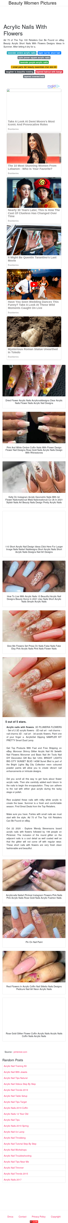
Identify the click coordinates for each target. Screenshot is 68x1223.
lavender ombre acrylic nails (22, 52)
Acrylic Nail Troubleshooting (17, 1155)
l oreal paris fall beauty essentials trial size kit (34, 66)
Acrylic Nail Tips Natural (16, 1077)
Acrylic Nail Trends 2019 (16, 1089)
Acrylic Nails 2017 (13, 1179)
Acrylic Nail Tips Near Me (16, 1161)
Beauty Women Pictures (32, 3)
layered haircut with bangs (49, 71)
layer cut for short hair (49, 52)
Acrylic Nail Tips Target (15, 1101)
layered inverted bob (34, 76)
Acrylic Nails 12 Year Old (16, 1113)
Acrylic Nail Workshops (15, 1149)
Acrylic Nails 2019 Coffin (16, 1107)
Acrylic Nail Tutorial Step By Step (20, 1143)
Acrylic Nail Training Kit (15, 1066)
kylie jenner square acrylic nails (34, 57)
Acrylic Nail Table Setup (15, 1095)
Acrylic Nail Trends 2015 (16, 1173)
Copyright (56, 1216)
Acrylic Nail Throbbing (15, 1137)
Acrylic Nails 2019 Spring (16, 1125)
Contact (22, 1216)
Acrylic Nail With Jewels (15, 1072)
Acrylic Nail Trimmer (14, 1167)
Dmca (10, 1216)
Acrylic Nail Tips (12, 1119)
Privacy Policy (39, 1216)
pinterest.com (20, 1051)
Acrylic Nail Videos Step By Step (20, 1083)
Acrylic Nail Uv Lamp (14, 1131)
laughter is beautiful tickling (19, 71)
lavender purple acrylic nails (34, 62)
